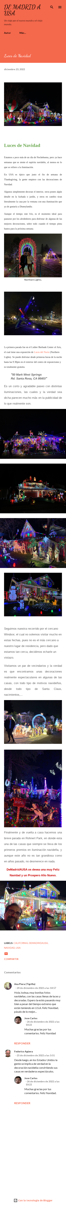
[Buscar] (52, 6)
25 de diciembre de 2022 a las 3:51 (36, 1055)
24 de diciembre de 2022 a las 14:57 (36, 987)
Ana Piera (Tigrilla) (24, 984)
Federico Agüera (23, 1051)
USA (18, 947)
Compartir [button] (11, 959)
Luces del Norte (41, 352)
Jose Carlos (30, 1018)
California (21, 943)
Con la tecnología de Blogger (35, 1200)
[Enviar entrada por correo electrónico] (6, 954)
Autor (7, 32)
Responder (22, 1043)
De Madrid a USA (22, 10)
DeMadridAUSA (38, 943)
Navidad (9, 947)
